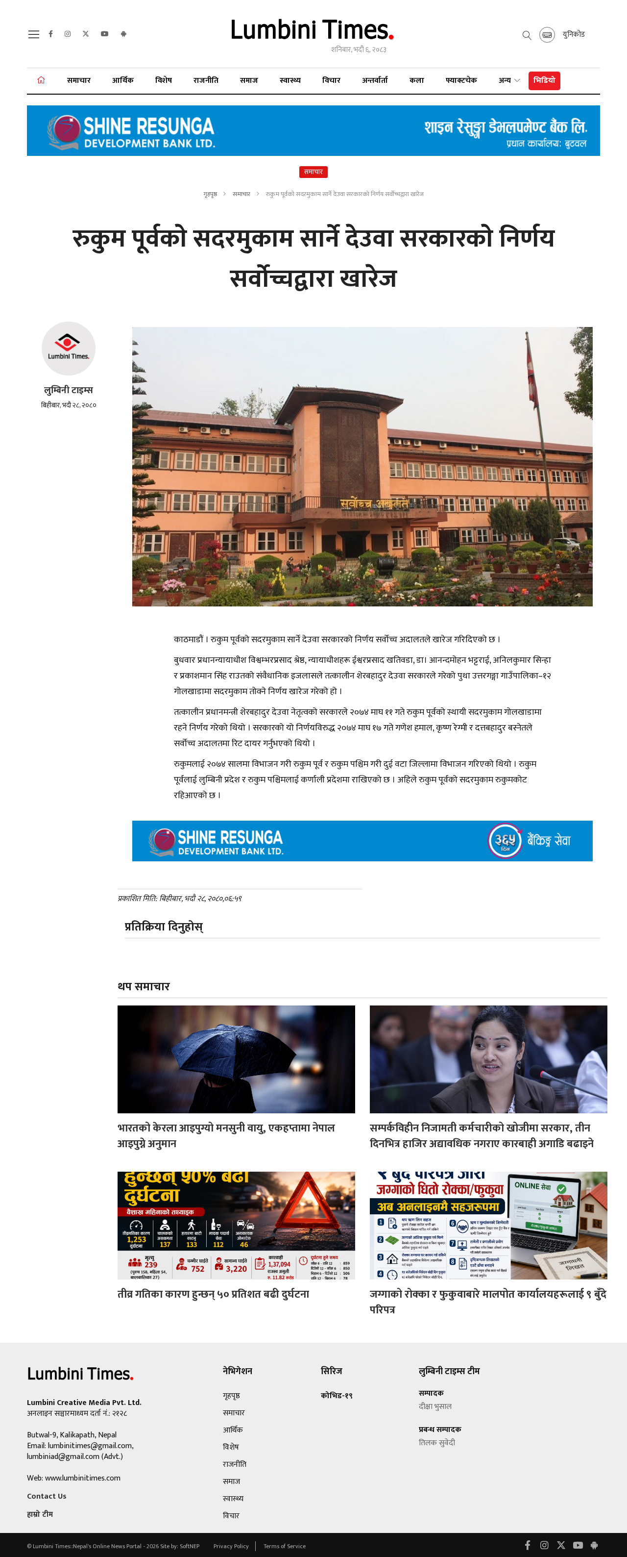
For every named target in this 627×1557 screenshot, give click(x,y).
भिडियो (544, 80)
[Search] (35, 37)
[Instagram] (67, 34)
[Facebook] (51, 34)
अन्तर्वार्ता (375, 80)
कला (417, 80)
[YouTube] (105, 34)
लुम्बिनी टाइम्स (68, 390)
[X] (85, 34)
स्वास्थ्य (290, 80)
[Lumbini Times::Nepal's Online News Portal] (313, 33)
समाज (249, 80)
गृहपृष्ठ (210, 194)
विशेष (163, 80)
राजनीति (205, 80)
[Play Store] (123, 34)
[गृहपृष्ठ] (41, 81)
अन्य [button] (506, 80)
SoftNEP (190, 1546)
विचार (331, 80)
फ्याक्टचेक (461, 80)
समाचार (79, 80)
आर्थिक (123, 80)
